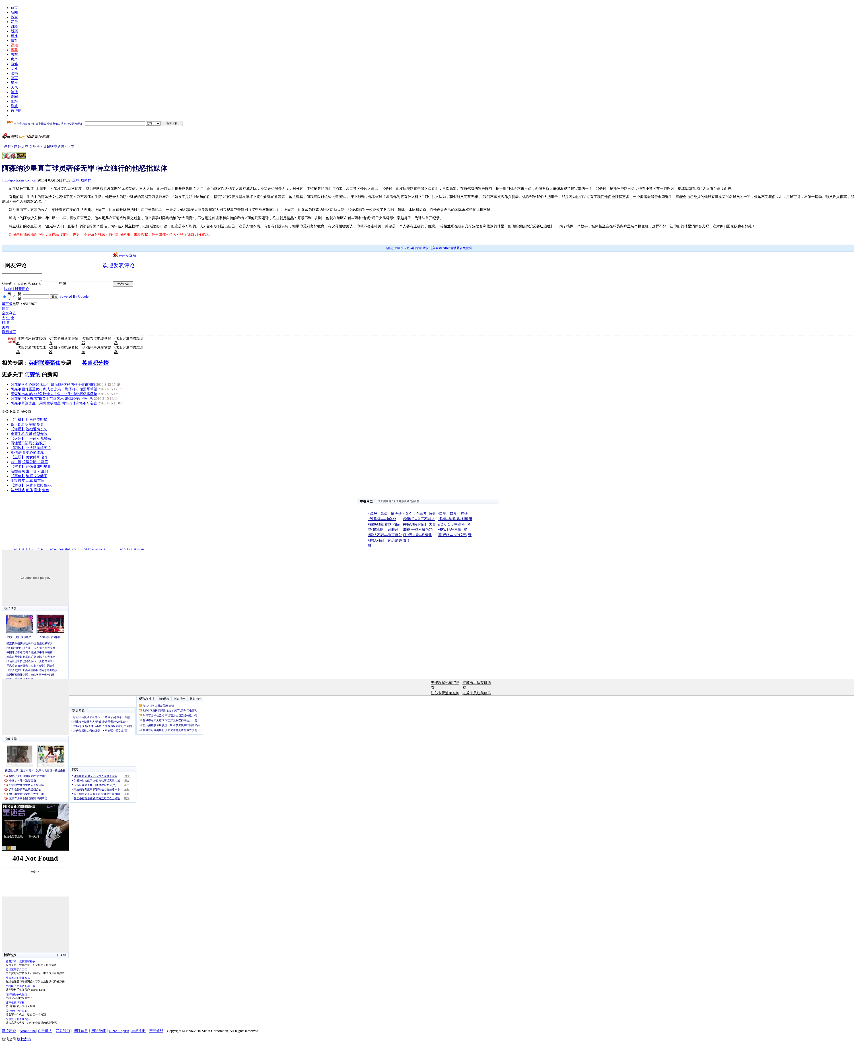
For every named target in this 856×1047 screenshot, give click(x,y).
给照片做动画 (36, 476)
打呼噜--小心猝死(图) (455, 535)
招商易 (415, 501)
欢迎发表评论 (119, 265)
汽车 (14, 54)
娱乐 (14, 22)
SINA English (119, 1031)
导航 (14, 106)
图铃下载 (9, 411)
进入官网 (435, 248)
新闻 (14, 12)
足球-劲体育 (81, 180)
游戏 (14, 64)
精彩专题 (40, 434)
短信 (14, 92)
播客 (14, 50)
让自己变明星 (36, 420)
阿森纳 (33, 374)
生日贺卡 (33, 471)
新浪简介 (9, 1031)
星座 (14, 83)
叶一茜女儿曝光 (38, 438)
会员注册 (138, 1031)
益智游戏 (18, 490)
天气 (14, 87)
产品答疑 (156, 1031)
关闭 (5, 327)
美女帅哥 (33, 457)
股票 (14, 31)
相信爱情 (18, 452)
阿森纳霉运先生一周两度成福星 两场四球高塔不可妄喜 (54, 403)
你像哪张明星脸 (38, 466)
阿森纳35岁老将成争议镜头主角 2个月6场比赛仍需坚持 (54, 394)
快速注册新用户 (16, 289)
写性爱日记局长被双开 (28, 443)
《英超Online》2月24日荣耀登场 (406, 248)
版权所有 (24, 1039)
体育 (14, 17)
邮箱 (14, 101)
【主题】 (18, 457)
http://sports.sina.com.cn (19, 180)
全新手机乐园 (21, 434)
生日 (44, 471)
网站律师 (98, 1031)
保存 (5, 308)
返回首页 (9, 332)
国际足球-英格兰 (27, 146)
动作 (29, 490)
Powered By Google (74, 296)
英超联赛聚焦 (53, 146)
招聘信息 (81, 1031)
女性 (14, 68)
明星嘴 (30, 424)
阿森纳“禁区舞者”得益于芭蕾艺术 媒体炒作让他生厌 (52, 398)
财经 (14, 26)
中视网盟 (366, 501)
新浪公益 (24, 411)
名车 (44, 457)
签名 (40, 424)
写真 (29, 480)
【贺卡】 (18, 466)
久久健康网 (384, 501)
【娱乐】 (18, 438)
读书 (14, 73)
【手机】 (18, 420)
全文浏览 (9, 313)
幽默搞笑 (18, 480)
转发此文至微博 (125, 255)
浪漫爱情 (29, 462)
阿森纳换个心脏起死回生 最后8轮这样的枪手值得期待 (53, 384)
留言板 (7, 304)
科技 (14, 36)
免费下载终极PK (39, 485)
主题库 (42, 462)
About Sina (28, 1031)
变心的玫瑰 (35, 452)
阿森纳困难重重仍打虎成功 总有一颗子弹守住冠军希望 (54, 389)
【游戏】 (18, 485)
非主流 (16, 462)
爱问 (14, 97)
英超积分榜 (95, 363)
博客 (14, 40)
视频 (14, 45)
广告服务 (45, 1031)
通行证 (16, 111)
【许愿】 (18, 429)
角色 (45, 490)
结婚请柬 (18, 471)
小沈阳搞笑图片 (38, 448)
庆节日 (39, 480)
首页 (14, 8)
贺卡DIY (17, 424)
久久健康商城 (401, 501)
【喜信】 (18, 476)
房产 (14, 59)
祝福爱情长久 (36, 429)
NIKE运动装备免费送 (457, 248)
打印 (5, 322)
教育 (14, 78)
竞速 (37, 490)
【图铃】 (18, 448)
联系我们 (63, 1031)
